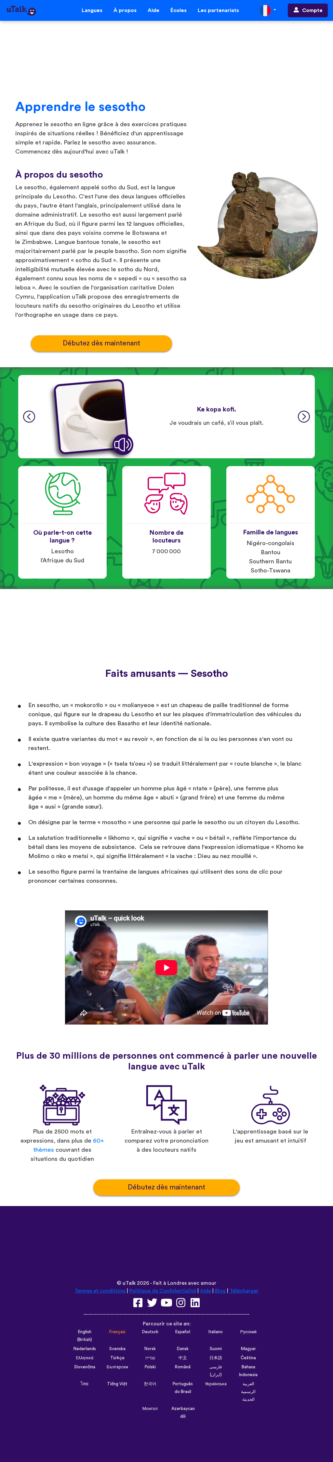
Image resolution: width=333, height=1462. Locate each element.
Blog (220, 1291)
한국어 (150, 1384)
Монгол (150, 1408)
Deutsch (150, 1332)
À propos (125, 10)
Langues (92, 10)
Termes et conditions (100, 1291)
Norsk (150, 1349)
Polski (150, 1367)
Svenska (117, 1349)
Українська (216, 1384)
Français (117, 1332)
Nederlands (84, 1349)
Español (182, 1332)
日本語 (215, 1358)
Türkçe (117, 1358)
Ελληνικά (84, 1358)
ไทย (84, 1384)
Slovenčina (84, 1367)
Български (117, 1367)
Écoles (178, 10)
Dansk (183, 1349)
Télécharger (244, 1291)
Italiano (215, 1332)
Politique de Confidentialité (162, 1291)
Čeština (248, 1358)
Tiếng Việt (117, 1384)
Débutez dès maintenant (101, 343)
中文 (183, 1358)
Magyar (248, 1349)
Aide (153, 10)
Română (183, 1367)
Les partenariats (218, 10)
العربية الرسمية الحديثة (248, 1392)
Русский (248, 1332)
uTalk (129, 1283)
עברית (150, 1358)
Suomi (216, 1349)
